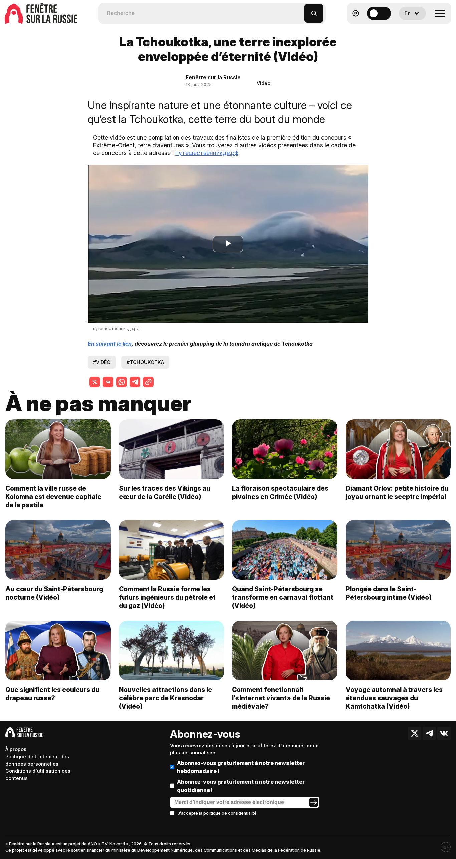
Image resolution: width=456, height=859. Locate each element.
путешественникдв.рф (206, 152)
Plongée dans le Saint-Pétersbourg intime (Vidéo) (389, 593)
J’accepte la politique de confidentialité (217, 813)
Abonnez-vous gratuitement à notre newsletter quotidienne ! (241, 785)
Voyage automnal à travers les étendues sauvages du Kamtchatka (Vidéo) (394, 698)
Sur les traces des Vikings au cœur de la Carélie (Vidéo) (164, 492)
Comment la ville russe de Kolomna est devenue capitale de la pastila (53, 496)
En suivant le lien (110, 343)
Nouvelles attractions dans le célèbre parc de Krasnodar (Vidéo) (165, 698)
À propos (15, 749)
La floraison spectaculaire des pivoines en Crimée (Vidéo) (280, 492)
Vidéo (263, 83)
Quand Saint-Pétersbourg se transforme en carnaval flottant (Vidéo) (282, 597)
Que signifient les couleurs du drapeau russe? (52, 694)
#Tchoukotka (145, 362)
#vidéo (101, 362)
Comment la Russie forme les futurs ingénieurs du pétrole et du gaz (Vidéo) (167, 597)
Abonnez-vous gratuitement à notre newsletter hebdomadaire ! (241, 767)
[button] (299, 10)
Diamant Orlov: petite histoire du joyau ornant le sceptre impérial (397, 492)
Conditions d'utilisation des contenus (37, 774)
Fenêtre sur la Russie (213, 77)
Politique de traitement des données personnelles (37, 760)
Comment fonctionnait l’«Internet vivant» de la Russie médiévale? (281, 698)
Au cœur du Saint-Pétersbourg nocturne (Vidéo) (54, 593)
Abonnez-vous (205, 734)
